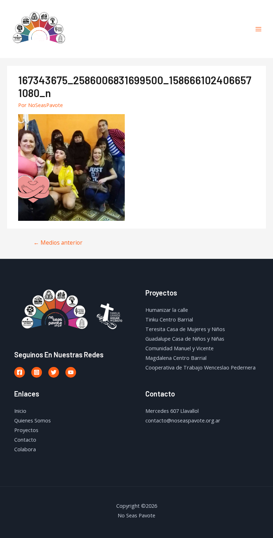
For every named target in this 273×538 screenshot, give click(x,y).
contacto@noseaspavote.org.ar (182, 420)
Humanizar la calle (166, 309)
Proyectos (26, 429)
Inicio (20, 410)
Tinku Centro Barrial (169, 319)
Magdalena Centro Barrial (176, 357)
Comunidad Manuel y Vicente (179, 348)
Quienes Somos (32, 420)
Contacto (25, 439)
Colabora (25, 449)
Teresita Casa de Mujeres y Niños (185, 328)
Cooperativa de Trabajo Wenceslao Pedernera (200, 367)
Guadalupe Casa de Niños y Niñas (184, 338)
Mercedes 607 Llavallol (172, 410)
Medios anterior (57, 242)
